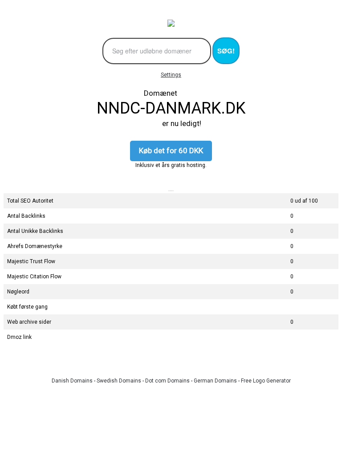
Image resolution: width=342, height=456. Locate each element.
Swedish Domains (119, 381)
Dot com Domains (167, 381)
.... (171, 189)
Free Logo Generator (266, 381)
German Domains (215, 381)
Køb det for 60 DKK (171, 150)
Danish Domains (72, 381)
